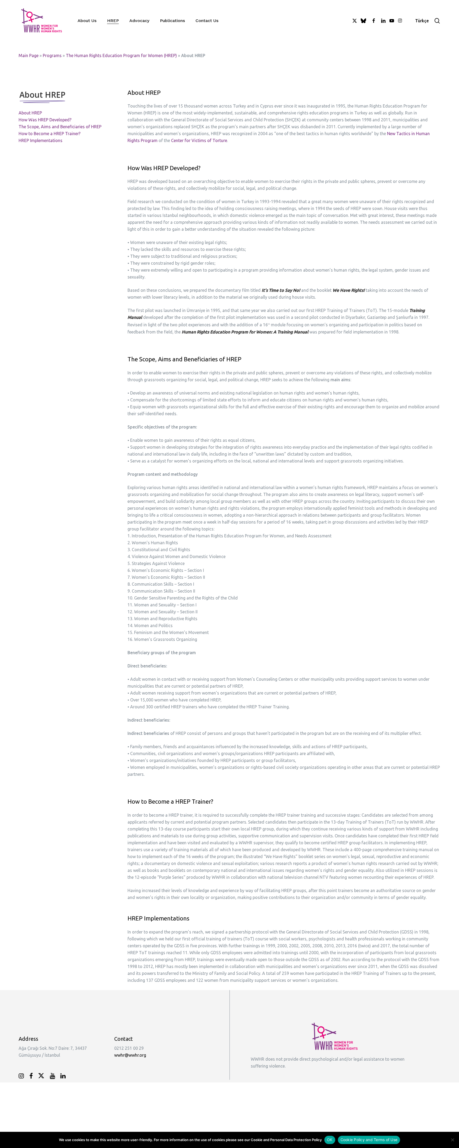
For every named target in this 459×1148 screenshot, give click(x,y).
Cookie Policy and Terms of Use (369, 1139)
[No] (452, 1139)
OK (330, 1139)
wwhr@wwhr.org (130, 1055)
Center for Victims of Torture (199, 140)
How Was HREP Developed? (45, 119)
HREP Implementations (40, 140)
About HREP (30, 112)
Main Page (29, 55)
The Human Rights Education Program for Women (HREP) (121, 55)
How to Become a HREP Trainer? (49, 133)
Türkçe (422, 20)
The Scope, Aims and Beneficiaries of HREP (60, 126)
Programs (52, 55)
